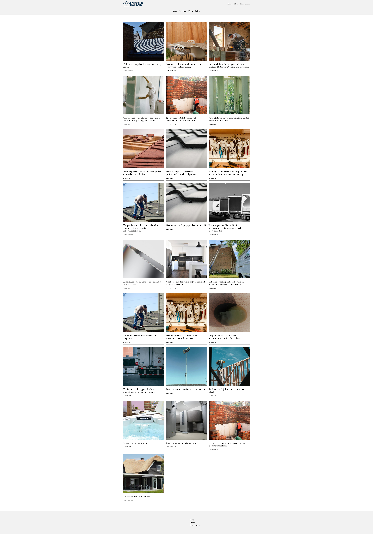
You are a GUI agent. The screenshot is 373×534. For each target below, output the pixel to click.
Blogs (236, 4)
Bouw (175, 11)
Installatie (182, 11)
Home (229, 4)
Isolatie (197, 11)
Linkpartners (245, 4)
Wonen (190, 11)
